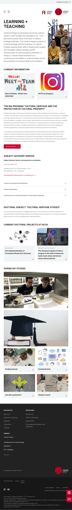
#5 (27, 501)
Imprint (58, 487)
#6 (19, 506)
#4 (34, 496)
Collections (7, 424)
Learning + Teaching (10, 418)
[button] (14, 410)
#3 (26, 496)
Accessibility (65, 487)
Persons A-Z (30, 414)
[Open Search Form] (10, 11)
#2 (24, 496)
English (22, 481)
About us (7, 414)
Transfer (6, 428)
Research (7, 421)
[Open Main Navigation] (6, 11)
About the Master (11, 146)
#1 (23, 496)
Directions (6, 454)
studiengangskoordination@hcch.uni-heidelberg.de (18, 175)
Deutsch (17, 481)
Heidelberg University (62, 2)
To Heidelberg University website (12, 470)
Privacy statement (49, 487)
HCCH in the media (32, 418)
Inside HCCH (30, 421)
